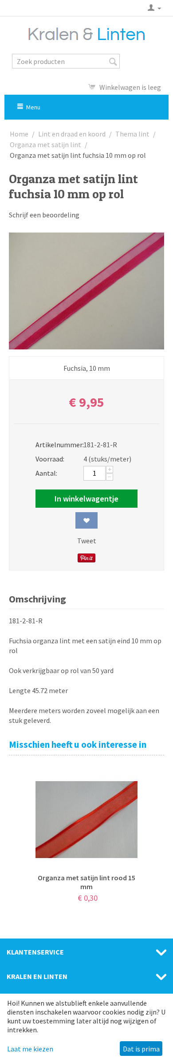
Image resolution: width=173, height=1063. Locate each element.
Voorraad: (49, 458)
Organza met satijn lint (45, 144)
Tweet (86, 540)
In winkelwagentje (86, 498)
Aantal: (46, 473)
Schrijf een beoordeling (44, 214)
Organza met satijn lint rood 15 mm (86, 882)
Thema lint (132, 133)
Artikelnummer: (56, 444)
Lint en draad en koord (72, 133)
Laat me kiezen (30, 1048)
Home (19, 133)
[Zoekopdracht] (113, 62)
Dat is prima (141, 1048)
